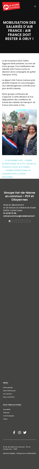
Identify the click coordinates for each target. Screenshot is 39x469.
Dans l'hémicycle (9, 391)
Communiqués (8, 416)
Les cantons (7, 394)
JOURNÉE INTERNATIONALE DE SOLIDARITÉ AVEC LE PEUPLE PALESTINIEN (16, 173)
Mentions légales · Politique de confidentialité (19, 453)
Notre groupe (8, 387)
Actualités (6, 409)
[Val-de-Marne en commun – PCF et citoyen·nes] (11, 6)
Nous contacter (8, 397)
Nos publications (12, 405)
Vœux (5, 419)
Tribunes (6, 413)
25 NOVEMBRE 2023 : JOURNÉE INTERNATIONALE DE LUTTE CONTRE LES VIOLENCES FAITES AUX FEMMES (19, 163)
